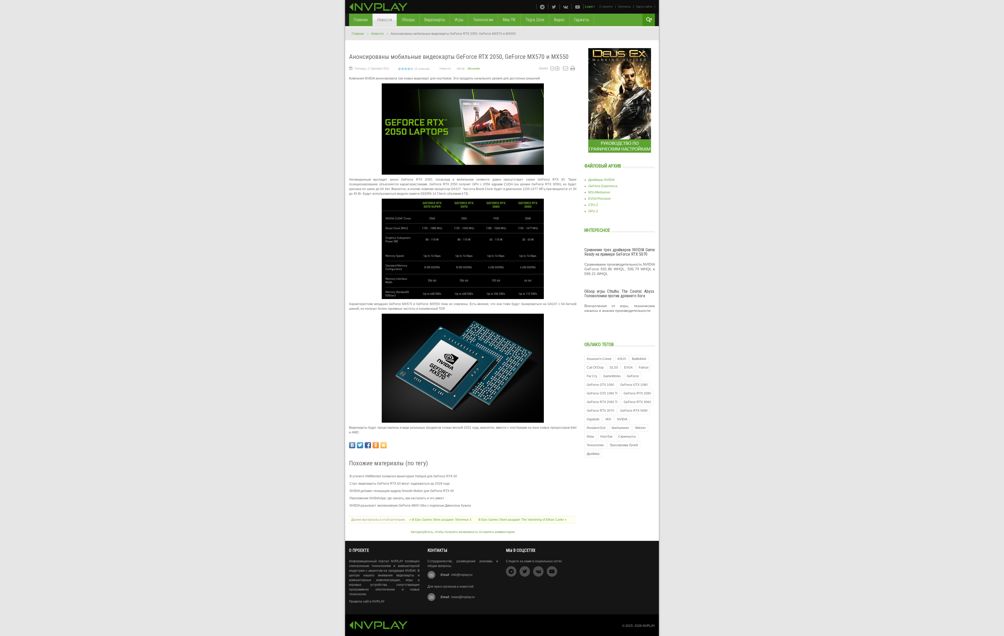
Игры (590, 436)
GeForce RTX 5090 (634, 410)
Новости (377, 34)
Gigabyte (593, 419)
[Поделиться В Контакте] (352, 445)
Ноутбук (606, 436)
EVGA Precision (599, 198)
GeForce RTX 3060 (637, 402)
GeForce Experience (603, 186)
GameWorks (612, 376)
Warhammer (620, 428)
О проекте (606, 6)
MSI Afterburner (599, 192)
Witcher (640, 428)
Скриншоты (627, 436)
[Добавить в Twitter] (360, 445)
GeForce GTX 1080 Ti (602, 393)
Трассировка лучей (624, 445)
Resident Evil (596, 428)
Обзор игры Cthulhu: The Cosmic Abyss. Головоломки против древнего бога (619, 294)
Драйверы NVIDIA (601, 180)
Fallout (643, 367)
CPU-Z (593, 205)
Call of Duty (595, 367)
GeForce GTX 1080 (634, 385)
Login (589, 6)
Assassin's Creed (599, 359)
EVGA (628, 367)
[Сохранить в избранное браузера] (383, 445)
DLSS (614, 367)
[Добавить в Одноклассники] (376, 445)
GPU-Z (593, 211)
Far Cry (592, 376)
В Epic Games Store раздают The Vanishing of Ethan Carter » (522, 520)
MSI (608, 419)
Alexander (473, 68)
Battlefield (639, 359)
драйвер (593, 454)
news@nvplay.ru (463, 597)
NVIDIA (622, 419)
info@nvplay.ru (461, 575)
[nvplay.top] (378, 7)
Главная (358, 34)
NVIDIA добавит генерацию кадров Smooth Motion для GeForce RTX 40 (402, 491)
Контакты (624, 6)
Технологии (595, 445)
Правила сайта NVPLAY (367, 601)
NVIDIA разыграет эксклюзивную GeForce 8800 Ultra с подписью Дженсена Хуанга (410, 505)
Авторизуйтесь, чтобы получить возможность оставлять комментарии (463, 532)
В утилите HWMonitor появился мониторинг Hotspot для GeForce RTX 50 (403, 476)
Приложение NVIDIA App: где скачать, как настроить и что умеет (397, 498)
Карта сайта (644, 6)
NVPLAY (649, 626)
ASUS (621, 359)
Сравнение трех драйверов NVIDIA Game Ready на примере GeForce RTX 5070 (619, 252)
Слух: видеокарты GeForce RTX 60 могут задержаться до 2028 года (400, 483)
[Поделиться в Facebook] (368, 445)
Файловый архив (602, 166)
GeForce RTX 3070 (600, 410)
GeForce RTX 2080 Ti (602, 402)
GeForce (633, 376)
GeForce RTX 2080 (637, 393)
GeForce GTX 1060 (600, 385)
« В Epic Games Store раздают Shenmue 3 (440, 520)
